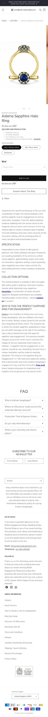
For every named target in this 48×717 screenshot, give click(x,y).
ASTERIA (13, 21)
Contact (8, 600)
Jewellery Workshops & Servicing (18, 643)
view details (37, 139)
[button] (2, 9)
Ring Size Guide (11, 616)
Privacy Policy (10, 659)
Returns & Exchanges (13, 653)
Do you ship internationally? (24, 423)
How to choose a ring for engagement (20, 611)
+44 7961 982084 (22, 549)
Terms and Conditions (14, 632)
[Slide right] (29, 108)
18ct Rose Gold (31, 147)
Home (4, 21)
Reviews (8, 637)
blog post (40, 365)
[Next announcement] (43, 3)
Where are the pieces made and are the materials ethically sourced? (24, 408)
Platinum (8, 153)
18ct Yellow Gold (11, 147)
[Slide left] (18, 108)
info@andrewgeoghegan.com (23, 546)
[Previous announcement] (4, 3)
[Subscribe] (40, 481)
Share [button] (6, 198)
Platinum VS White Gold (15, 621)
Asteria (5, 314)
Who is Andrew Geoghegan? (24, 400)
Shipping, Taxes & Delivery (16, 648)
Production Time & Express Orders (24, 416)
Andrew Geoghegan (26, 713)
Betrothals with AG (12, 627)
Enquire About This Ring (24, 191)
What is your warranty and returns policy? (24, 431)
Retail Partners (11, 605)
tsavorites (6, 291)
